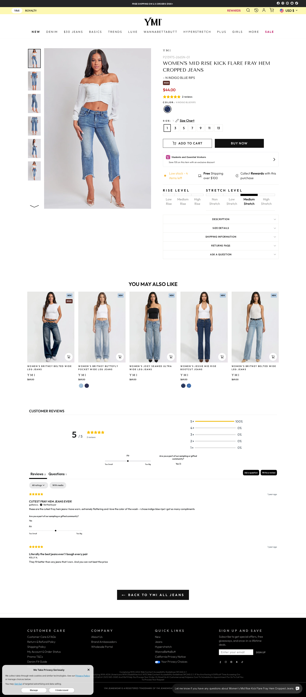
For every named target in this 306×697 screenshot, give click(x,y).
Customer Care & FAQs (41, 637)
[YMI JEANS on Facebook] (220, 662)
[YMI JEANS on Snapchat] (236, 662)
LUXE (133, 31)
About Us (97, 637)
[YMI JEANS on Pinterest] (231, 662)
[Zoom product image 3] (34, 103)
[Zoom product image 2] (34, 81)
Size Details (220, 228)
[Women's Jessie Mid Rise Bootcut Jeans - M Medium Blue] (189, 386)
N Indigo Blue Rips (167, 109)
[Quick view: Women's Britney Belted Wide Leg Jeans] (69, 357)
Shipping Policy (36, 646)
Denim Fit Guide (37, 661)
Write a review (269, 472)
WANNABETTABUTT (160, 31)
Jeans (158, 641)
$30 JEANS (73, 31)
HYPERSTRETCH (197, 31)
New (158, 637)
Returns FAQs (220, 245)
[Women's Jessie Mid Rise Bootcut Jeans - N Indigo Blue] (183, 386)
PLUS (221, 31)
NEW (36, 31)
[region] (153, 3)
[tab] (57, 474)
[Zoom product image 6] (34, 171)
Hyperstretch (163, 646)
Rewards (234, 10)
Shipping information (220, 236)
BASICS (95, 31)
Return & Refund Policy (41, 641)
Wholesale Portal (102, 646)
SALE (269, 31)
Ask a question (221, 254)
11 (209, 128)
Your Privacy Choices (174, 661)
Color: (179, 102)
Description (220, 219)
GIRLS (237, 31)
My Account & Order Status (44, 651)
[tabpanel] (153, 525)
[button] (216, 421)
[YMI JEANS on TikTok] (242, 662)
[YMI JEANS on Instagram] (225, 662)
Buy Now (239, 143)
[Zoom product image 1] (34, 58)
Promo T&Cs (35, 656)
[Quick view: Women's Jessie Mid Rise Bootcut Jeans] (222, 357)
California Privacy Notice (170, 656)
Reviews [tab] (38, 474)
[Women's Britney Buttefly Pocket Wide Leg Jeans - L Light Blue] (81, 386)
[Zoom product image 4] (34, 126)
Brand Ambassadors (104, 641)
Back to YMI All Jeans (156, 595)
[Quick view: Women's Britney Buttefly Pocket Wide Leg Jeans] (120, 357)
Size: (178, 121)
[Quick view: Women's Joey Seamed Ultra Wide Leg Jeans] (171, 357)
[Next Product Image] (34, 206)
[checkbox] (58, 485)
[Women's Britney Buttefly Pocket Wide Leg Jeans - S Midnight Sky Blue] (87, 386)
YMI (167, 50)
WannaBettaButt (165, 651)
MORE (254, 31)
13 (218, 128)
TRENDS (115, 31)
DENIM (52, 31)
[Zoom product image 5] (34, 148)
